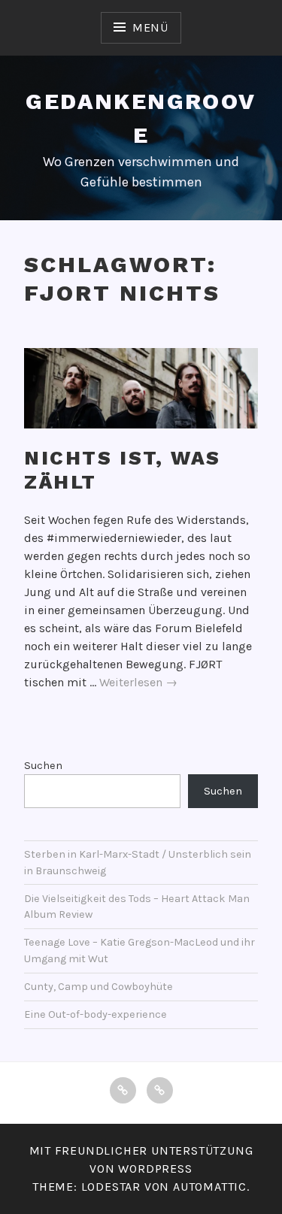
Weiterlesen (138, 683)
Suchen (43, 765)
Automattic (210, 1186)
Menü (150, 27)
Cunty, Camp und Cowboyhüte (98, 986)
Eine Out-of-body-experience (95, 1014)
